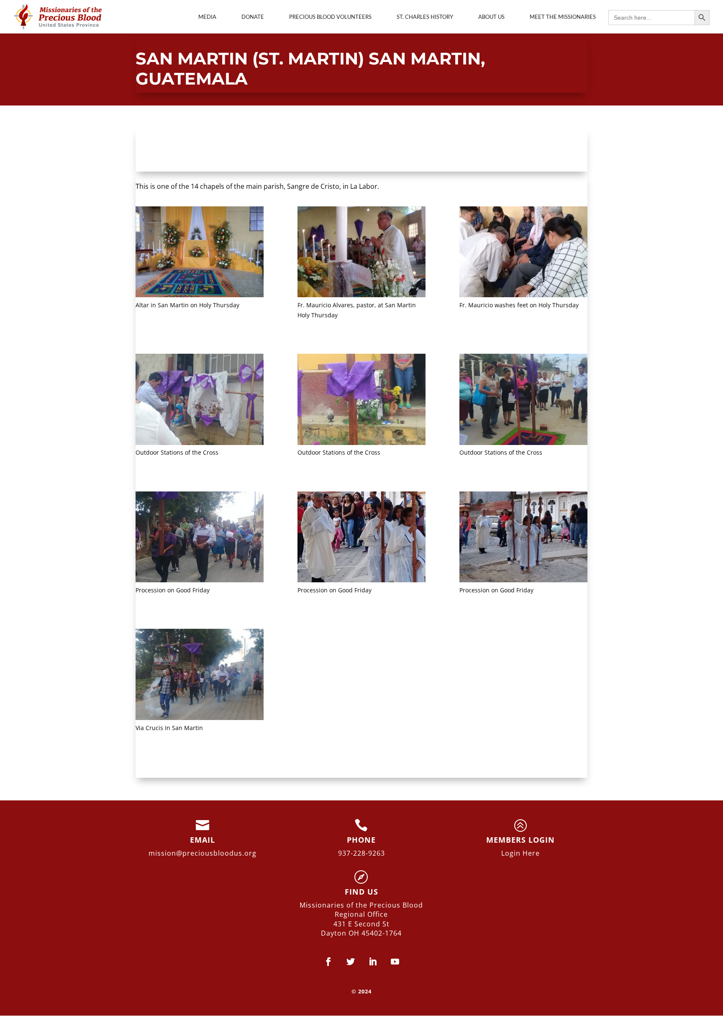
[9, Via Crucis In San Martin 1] (200, 676)
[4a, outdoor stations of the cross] (361, 401)
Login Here (520, 853)
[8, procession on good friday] (523, 538)
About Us (491, 16)
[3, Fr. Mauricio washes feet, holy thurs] (523, 253)
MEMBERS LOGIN (520, 840)
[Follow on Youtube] (394, 961)
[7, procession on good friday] (361, 538)
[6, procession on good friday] (200, 538)
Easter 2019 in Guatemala (432, 149)
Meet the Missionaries (563, 16)
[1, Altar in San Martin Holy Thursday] (200, 253)
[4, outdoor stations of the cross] (200, 401)
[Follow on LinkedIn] (372, 961)
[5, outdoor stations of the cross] (523, 401)
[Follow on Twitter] (350, 961)
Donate (252, 16)
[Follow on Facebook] (328, 961)
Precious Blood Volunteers (330, 16)
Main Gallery (169, 149)
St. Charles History (425, 16)
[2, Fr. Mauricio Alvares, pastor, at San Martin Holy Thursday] (361, 253)
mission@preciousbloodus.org (202, 853)
